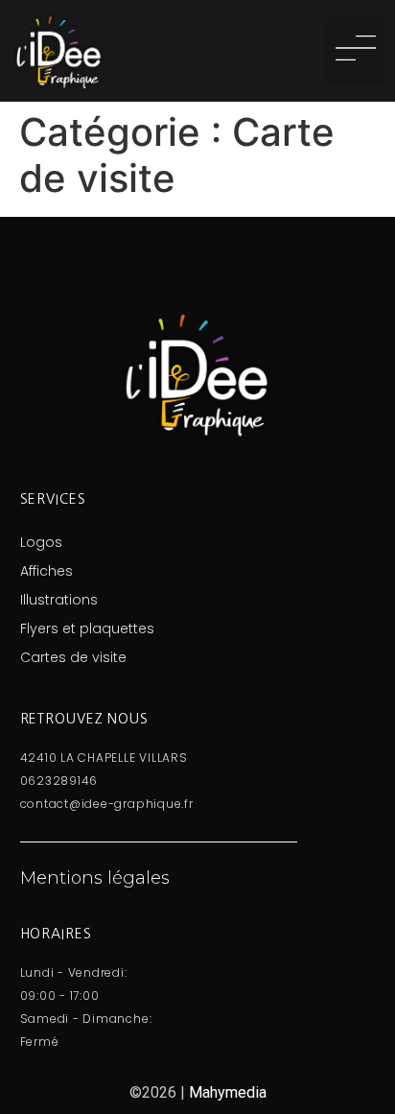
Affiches (46, 571)
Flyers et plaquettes (87, 628)
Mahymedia (228, 1092)
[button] (355, 51)
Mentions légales (95, 878)
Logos (41, 542)
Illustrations (59, 599)
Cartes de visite (73, 657)
